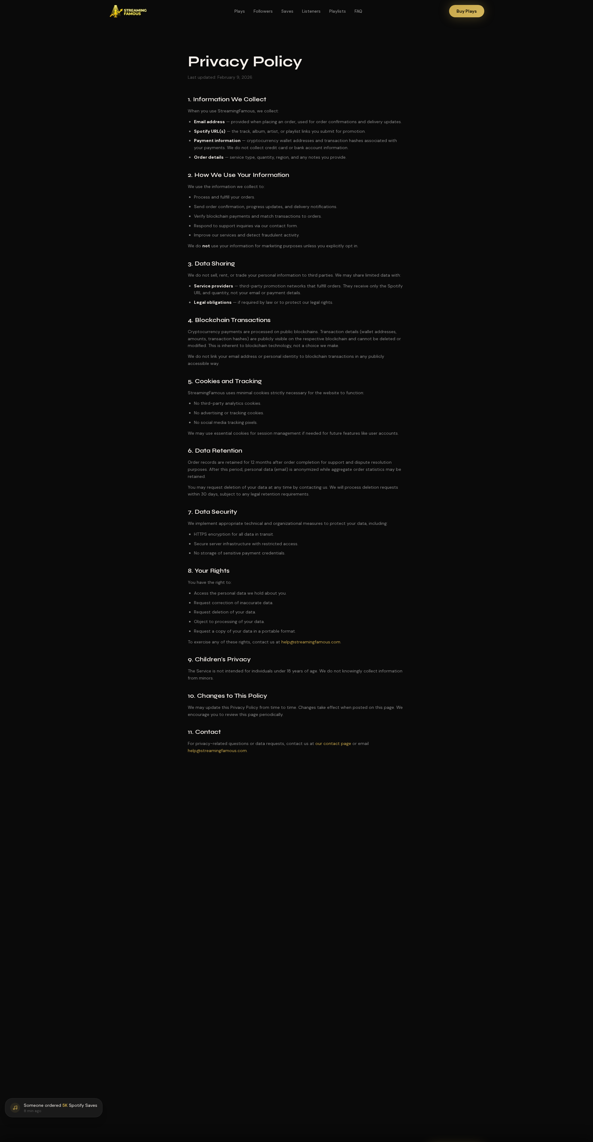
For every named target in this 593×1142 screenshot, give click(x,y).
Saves (287, 11)
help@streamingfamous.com (310, 642)
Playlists (337, 11)
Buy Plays (466, 11)
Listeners (311, 11)
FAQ (358, 11)
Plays (239, 11)
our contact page (333, 743)
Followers (263, 11)
